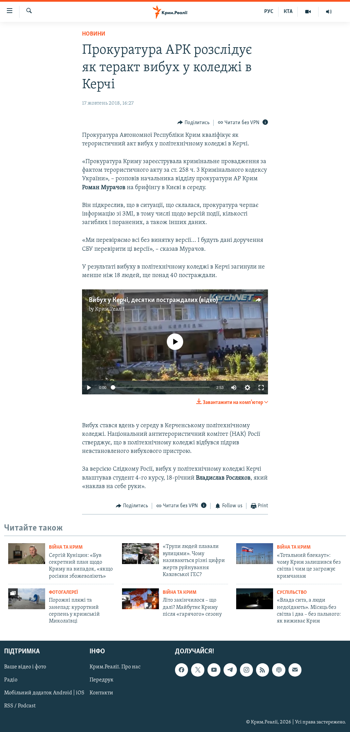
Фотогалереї (63, 592)
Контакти (101, 693)
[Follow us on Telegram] (230, 669)
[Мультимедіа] (308, 11)
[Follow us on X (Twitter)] (197, 669)
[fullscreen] (261, 387)
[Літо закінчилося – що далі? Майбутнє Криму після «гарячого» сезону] (140, 598)
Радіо (10, 680)
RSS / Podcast (20, 706)
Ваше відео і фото (25, 667)
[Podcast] (278, 669)
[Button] (193, 122)
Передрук (101, 680)
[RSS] (262, 669)
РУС (268, 11)
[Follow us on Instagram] (246, 669)
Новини (93, 34)
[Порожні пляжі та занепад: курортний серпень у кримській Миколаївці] (26, 598)
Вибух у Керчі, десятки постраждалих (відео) (153, 300)
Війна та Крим (66, 547)
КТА (288, 11)
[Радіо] (329, 11)
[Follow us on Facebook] (181, 669)
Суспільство (292, 592)
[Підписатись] (294, 669)
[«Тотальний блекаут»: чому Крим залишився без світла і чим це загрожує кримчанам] (254, 553)
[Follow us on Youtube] (213, 669)
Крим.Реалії (109, 309)
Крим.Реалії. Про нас (115, 667)
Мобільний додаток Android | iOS (44, 693)
